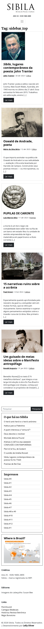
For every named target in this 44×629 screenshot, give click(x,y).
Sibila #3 (7, 491)
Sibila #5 (7, 499)
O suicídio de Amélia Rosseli (16, 453)
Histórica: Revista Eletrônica (13, 612)
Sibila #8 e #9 (10, 511)
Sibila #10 (8, 515)
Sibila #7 (7, 507)
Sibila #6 (7, 503)
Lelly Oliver (28, 625)
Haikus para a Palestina (14, 425)
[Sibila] (21, 8)
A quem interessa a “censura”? (17, 430)
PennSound (6, 607)
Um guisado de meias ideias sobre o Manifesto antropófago (21, 360)
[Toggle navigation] (22, 21)
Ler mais (8, 100)
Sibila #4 (7, 495)
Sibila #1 (7, 483)
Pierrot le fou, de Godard (15, 449)
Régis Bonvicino (8, 615)
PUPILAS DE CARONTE (18, 213)
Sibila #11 (8, 519)
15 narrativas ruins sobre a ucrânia (21, 285)
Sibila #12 (8, 523)
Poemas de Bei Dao (12, 464)
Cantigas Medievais (9, 609)
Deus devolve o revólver (14, 434)
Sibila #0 (7, 479)
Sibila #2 (7, 487)
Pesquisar (36, 409)
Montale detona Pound (14, 438)
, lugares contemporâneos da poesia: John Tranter (18, 67)
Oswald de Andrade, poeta (18, 143)
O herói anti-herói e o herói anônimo (20, 421)
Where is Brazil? (14, 538)
